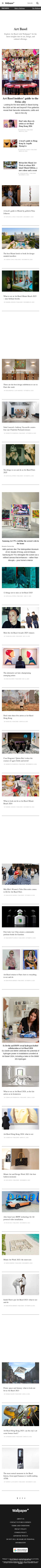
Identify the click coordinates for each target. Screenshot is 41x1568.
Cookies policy (20, 1532)
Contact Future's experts (20, 1522)
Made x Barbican (20, 8)
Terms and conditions (21, 1526)
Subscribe (30, 3)
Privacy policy (20, 1529)
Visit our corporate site (25, 1560)
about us (20, 1519)
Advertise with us (20, 1536)
